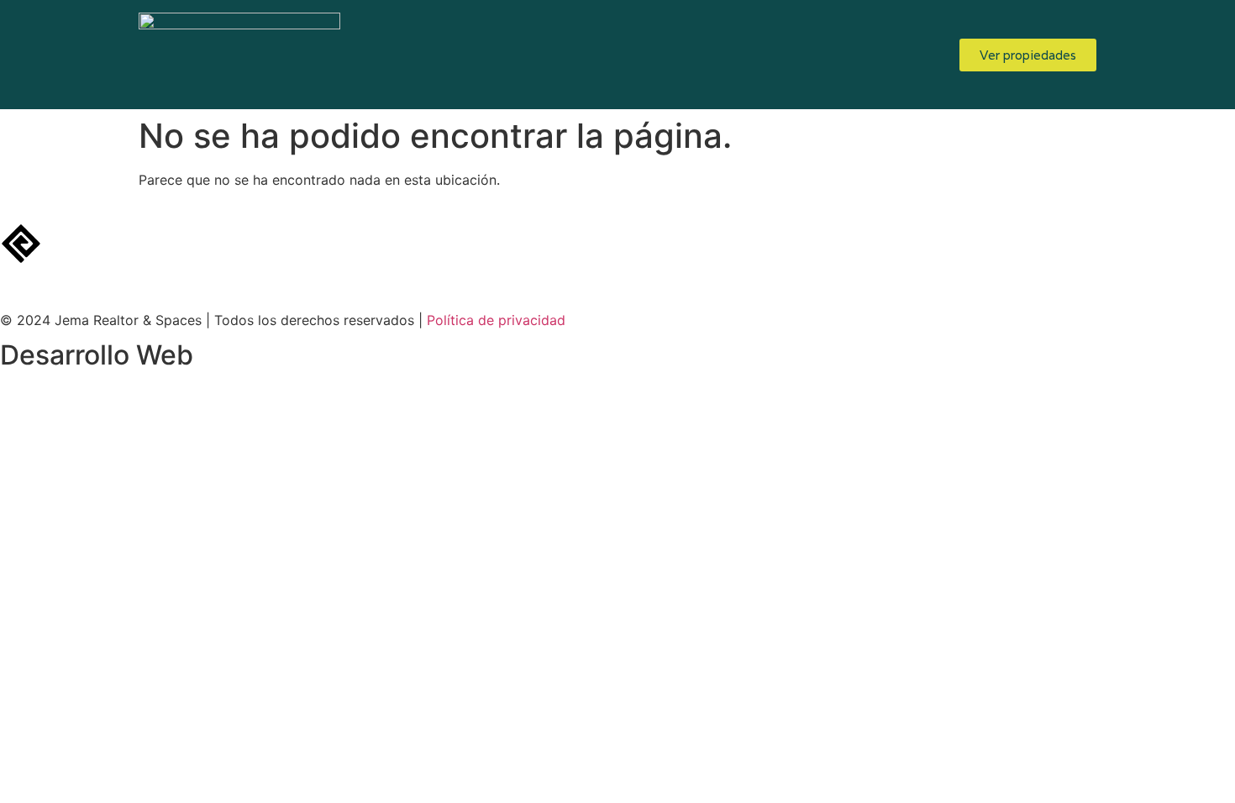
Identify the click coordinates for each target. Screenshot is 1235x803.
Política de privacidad (496, 320)
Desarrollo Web (96, 355)
